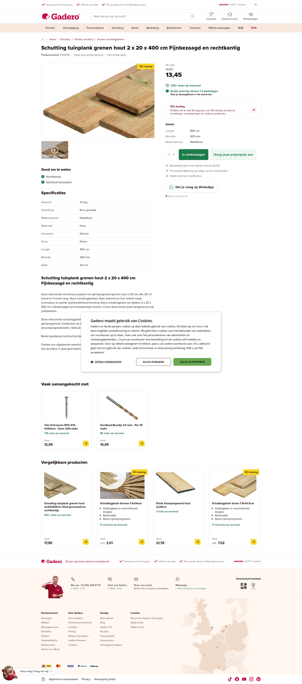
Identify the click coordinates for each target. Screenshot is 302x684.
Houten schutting (83, 39)
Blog (102, 622)
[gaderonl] (251, 679)
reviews (238, 4)
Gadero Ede (137, 622)
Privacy (72, 631)
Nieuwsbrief (106, 618)
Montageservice (50, 627)
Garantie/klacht (49, 640)
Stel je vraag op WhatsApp (194, 187)
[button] (187, 15)
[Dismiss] (51, 671)
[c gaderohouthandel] (244, 679)
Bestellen (46, 631)
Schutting (65, 39)
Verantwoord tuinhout (80, 622)
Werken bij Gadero (78, 636)
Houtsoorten (107, 640)
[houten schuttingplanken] (42, 39)
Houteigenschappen (111, 645)
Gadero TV (106, 627)
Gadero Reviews (77, 640)
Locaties (72, 627)
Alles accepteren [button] (192, 361)
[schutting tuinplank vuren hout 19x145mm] (253, 542)
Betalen (45, 636)
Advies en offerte (50, 649)
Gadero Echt (137, 627)
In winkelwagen (193, 154)
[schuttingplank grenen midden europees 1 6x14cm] (142, 542)
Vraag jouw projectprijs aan (233, 154)
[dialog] (151, 342)
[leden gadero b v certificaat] (43, 679)
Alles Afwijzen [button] (153, 361)
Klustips (104, 631)
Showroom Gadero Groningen (147, 618)
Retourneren (48, 645)
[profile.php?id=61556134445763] (237, 679)
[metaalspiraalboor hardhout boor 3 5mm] (142, 443)
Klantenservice (49, 613)
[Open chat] (10, 674)
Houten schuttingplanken (111, 39)
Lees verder (113, 352)
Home (52, 39)
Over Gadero (75, 613)
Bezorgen (46, 618)
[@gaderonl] (230, 679)
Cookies (72, 645)
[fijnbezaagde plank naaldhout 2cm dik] (197, 542)
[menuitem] (50, 27)
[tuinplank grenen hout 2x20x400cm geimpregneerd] (86, 542)
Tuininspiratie (107, 636)
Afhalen (45, 622)
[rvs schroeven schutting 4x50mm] (86, 443)
